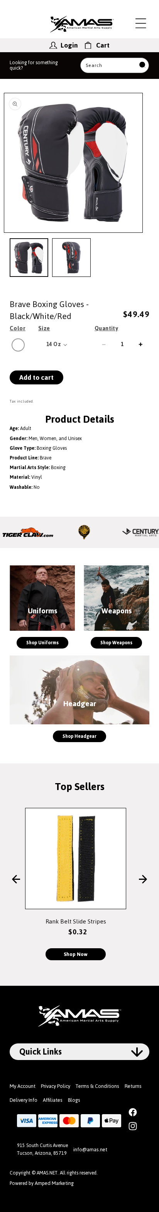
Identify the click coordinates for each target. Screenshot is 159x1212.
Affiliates (53, 1100)
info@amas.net (90, 1149)
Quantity (106, 328)
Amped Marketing (54, 1183)
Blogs (74, 1100)
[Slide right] (143, 879)
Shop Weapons (116, 642)
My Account (23, 1086)
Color (17, 328)
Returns (133, 1086)
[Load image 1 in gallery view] (29, 258)
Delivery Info (23, 1100)
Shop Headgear (79, 736)
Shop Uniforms (42, 642)
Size (44, 328)
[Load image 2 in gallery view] (71, 258)
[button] (140, 23)
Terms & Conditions (97, 1086)
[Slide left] (16, 879)
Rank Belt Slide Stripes (76, 921)
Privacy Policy (55, 1086)
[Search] (142, 65)
